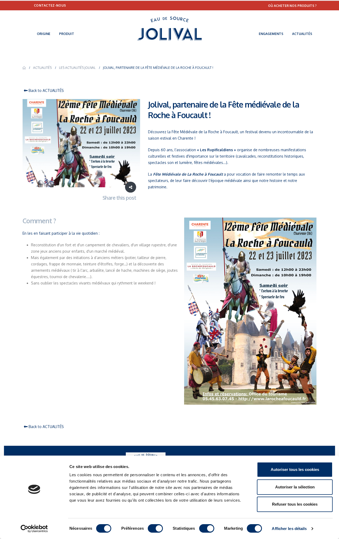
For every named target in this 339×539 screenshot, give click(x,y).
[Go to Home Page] (24, 68)
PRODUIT (66, 34)
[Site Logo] (169, 28)
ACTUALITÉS (302, 34)
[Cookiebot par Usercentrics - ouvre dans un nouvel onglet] (34, 529)
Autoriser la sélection (295, 487)
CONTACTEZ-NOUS (50, 5)
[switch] (155, 528)
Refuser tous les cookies (295, 504)
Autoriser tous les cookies (295, 469)
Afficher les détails (289, 528)
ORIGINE (43, 34)
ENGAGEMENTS (271, 34)
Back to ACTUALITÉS (46, 90)
